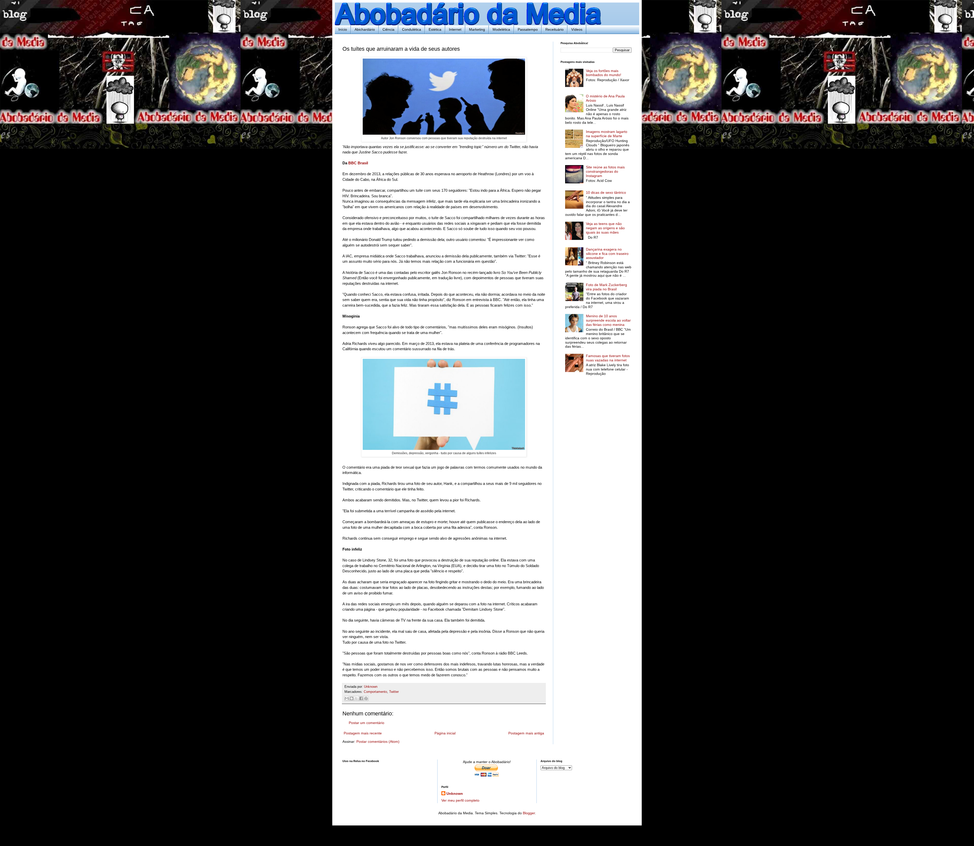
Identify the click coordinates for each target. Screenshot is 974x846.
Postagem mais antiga (526, 733)
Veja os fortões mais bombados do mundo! (603, 73)
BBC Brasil (358, 163)
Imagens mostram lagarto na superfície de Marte (606, 134)
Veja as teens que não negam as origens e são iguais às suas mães (605, 228)
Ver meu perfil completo (460, 800)
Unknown (454, 793)
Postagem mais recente (363, 733)
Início (342, 29)
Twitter (394, 692)
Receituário (554, 29)
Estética (435, 29)
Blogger (529, 813)
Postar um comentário (366, 723)
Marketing (477, 29)
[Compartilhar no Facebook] (361, 698)
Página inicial (445, 733)
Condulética (411, 29)
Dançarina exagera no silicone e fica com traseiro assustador (607, 253)
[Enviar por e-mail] (346, 698)
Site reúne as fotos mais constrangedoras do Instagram (605, 171)
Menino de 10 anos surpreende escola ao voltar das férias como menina (608, 320)
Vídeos (576, 29)
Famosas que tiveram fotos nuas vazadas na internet (608, 358)
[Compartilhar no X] (356, 698)
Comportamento (375, 692)
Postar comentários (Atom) (377, 741)
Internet (455, 29)
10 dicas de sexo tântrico (606, 192)
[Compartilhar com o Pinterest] (366, 698)
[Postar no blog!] (351, 698)
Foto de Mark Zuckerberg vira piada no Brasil (606, 287)
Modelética (501, 29)
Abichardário (365, 29)
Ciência (388, 29)
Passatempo (528, 29)
